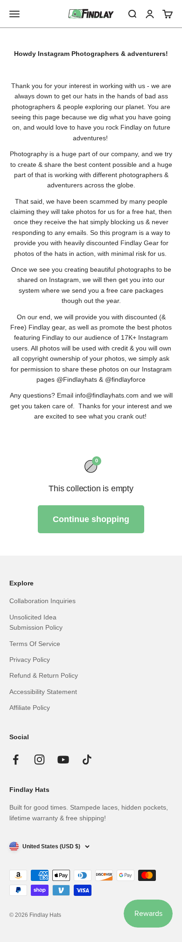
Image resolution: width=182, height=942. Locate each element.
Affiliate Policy (29, 707)
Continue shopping (91, 519)
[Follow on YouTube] (63, 759)
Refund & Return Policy (43, 675)
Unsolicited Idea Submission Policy (36, 622)
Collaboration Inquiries (42, 601)
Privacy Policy (29, 659)
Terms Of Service (34, 643)
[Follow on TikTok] (87, 759)
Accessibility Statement (43, 691)
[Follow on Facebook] (15, 759)
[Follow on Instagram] (39, 759)
